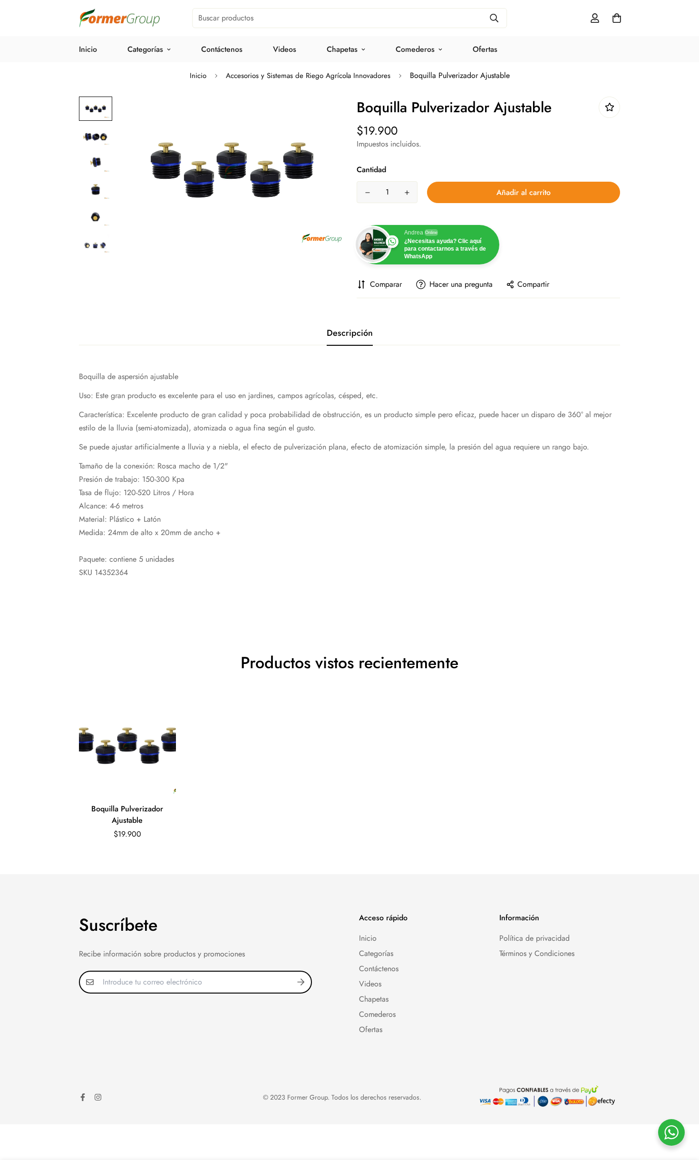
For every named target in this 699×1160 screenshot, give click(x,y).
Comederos (415, 49)
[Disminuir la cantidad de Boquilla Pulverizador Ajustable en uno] (367, 193)
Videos (284, 49)
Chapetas (342, 49)
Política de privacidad (534, 938)
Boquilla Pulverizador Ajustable (127, 814)
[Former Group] (119, 18)
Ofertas (485, 49)
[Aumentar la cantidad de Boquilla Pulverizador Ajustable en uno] (407, 193)
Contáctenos (222, 49)
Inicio (88, 49)
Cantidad (371, 169)
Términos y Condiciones (536, 953)
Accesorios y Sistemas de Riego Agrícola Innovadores (308, 75)
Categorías (145, 49)
